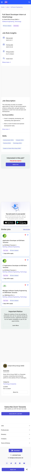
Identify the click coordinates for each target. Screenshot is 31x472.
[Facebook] (19, 463)
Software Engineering (16, 7)
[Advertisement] (15, 81)
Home (2, 7)
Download (17, 450)
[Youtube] (24, 463)
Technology (18, 21)
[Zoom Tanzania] (6, 2)
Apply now (15, 164)
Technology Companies (9, 384)
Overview (6, 370)
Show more (5, 62)
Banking (5, 246)
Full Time (5, 250)
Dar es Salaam (7, 25)
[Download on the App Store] (9, 222)
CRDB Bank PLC (8, 295)
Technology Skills (17, 143)
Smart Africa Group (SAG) (11, 19)
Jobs (7, 7)
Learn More (15, 325)
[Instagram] (6, 463)
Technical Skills (7, 143)
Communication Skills (8, 140)
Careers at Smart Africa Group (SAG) (12, 148)
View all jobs (26, 229)
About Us (15, 392)
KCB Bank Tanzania (9, 245)
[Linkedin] (15, 463)
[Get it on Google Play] (21, 222)
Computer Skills (20, 140)
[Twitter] (11, 463)
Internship (16, 25)
